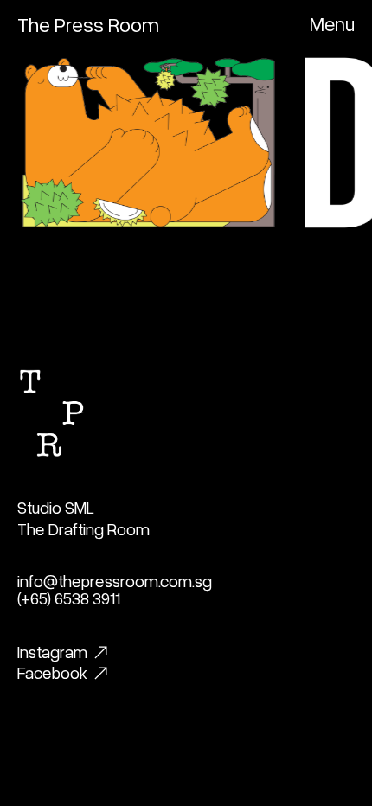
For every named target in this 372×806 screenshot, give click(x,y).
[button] (332, 24)
